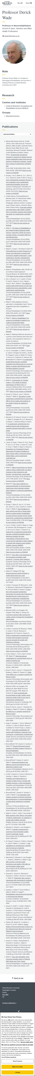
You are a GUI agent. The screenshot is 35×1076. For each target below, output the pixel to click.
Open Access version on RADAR (20, 276)
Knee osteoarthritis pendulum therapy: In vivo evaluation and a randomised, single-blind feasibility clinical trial (19, 182)
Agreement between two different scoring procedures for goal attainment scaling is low (18, 765)
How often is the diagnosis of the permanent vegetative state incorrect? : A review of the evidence (18, 557)
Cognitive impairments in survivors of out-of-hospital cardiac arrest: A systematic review (17, 832)
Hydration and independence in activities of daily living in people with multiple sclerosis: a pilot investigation (18, 781)
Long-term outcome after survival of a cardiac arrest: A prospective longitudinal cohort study (19, 617)
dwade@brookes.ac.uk (11, 36)
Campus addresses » (9, 1003)
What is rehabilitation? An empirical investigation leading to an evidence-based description (18, 320)
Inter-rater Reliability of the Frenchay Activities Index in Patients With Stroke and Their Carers (18, 959)
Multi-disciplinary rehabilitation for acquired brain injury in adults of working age (19, 658)
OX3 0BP (5, 994)
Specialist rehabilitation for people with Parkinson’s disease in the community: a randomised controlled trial (19, 732)
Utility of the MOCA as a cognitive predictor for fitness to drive (19, 675)
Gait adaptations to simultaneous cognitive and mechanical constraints (18, 846)
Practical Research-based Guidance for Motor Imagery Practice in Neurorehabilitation (19, 748)
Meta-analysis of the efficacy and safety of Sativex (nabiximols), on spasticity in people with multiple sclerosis (19, 818)
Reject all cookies (17, 1066)
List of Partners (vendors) (8, 1057)
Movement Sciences (12, 116)
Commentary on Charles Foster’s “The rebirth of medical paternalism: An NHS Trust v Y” (17, 382)
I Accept (17, 1072)
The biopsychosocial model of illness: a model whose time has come (17, 573)
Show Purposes (17, 1061)
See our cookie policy (27, 1042)
